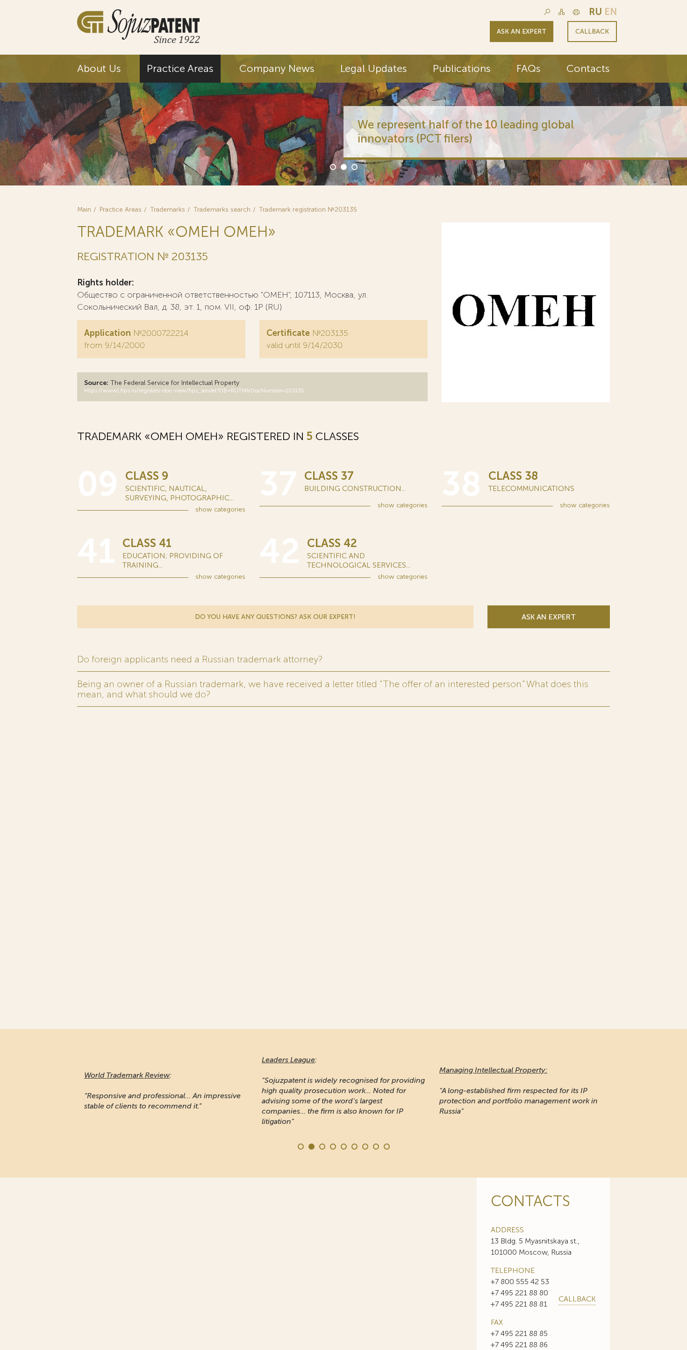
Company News (277, 68)
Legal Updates (373, 68)
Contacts (588, 68)
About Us (99, 68)
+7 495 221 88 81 (519, 1304)
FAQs (528, 68)
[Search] (547, 12)
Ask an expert (521, 32)
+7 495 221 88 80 (519, 1292)
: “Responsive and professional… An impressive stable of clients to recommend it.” (162, 1090)
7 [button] (364, 1146)
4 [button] (332, 1146)
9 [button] (386, 1146)
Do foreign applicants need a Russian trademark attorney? (199, 659)
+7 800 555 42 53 (520, 1281)
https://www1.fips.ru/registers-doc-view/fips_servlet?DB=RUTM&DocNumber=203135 (194, 390)
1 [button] (332, 166)
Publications (462, 68)
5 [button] (343, 1146)
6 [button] (353, 1146)
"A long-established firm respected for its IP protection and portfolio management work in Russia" (518, 1091)
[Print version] (576, 12)
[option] (343, 120)
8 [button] (375, 1146)
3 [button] (353, 166)
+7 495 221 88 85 (519, 1333)
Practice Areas (180, 68)
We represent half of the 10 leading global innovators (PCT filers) (466, 131)
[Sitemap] (561, 12)
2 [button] (343, 166)
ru (595, 11)
